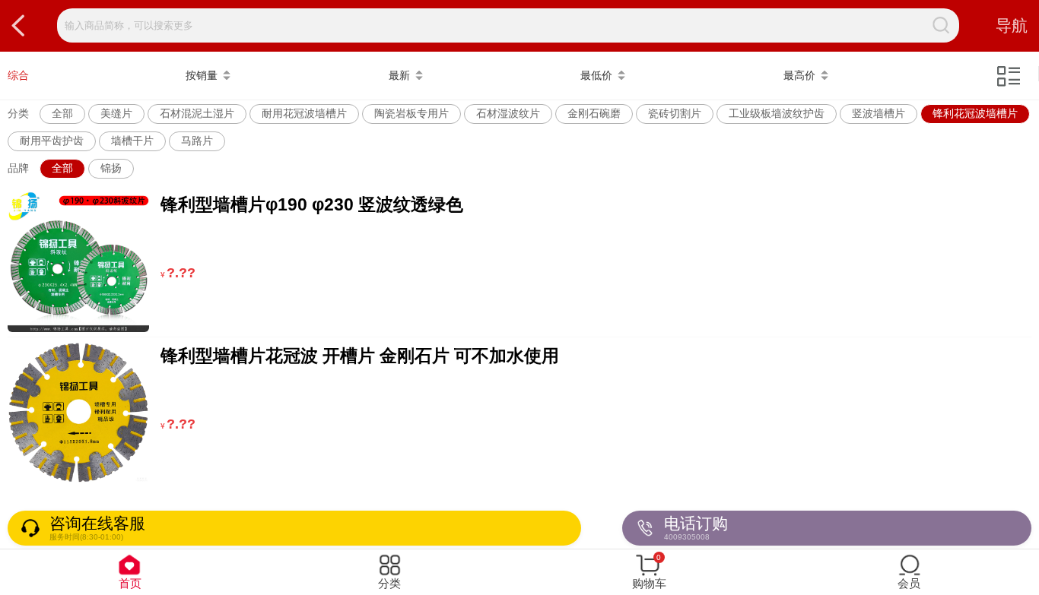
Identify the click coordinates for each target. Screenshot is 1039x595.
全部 (62, 113)
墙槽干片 (132, 141)
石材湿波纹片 (508, 113)
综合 (18, 75)
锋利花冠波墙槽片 (975, 113)
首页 (130, 583)
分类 (18, 113)
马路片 (197, 141)
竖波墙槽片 (878, 113)
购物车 (649, 571)
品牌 (18, 168)
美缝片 (116, 113)
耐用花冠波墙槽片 (304, 113)
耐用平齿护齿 (52, 141)
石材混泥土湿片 (197, 113)
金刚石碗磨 (594, 113)
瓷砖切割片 (674, 113)
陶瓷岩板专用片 (411, 113)
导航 (1012, 25)
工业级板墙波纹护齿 (777, 113)
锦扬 (111, 168)
